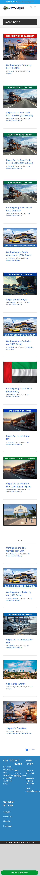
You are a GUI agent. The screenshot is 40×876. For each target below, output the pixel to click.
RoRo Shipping (16, 733)
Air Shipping (29, 347)
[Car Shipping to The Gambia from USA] (20, 514)
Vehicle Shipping (17, 120)
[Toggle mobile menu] (35, 7)
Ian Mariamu (12, 490)
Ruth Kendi (11, 258)
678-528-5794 (11, 2)
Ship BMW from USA (16, 728)
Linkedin (6, 821)
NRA (16, 770)
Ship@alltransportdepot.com (25, 2)
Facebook (7, 816)
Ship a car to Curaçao (16, 299)
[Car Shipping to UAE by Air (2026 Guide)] (20, 372)
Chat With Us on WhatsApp (19, 873)
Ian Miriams (11, 302)
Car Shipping (16, 260)
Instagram (7, 826)
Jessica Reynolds (13, 598)
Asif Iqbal (11, 71)
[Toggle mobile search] (31, 7)
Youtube (6, 812)
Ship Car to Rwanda (16, 683)
